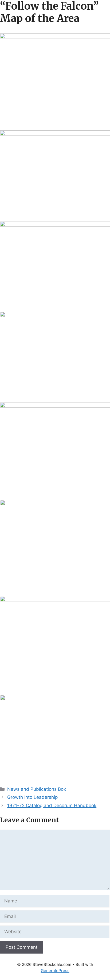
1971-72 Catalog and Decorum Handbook (51, 805)
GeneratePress (55, 970)
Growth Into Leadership (32, 797)
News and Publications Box (36, 789)
